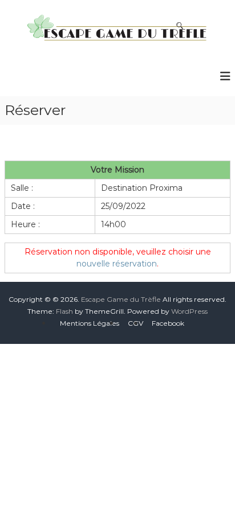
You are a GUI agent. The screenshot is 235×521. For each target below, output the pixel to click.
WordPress (189, 311)
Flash (64, 311)
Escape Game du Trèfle (121, 299)
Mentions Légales (89, 323)
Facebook (168, 323)
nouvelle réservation (116, 264)
